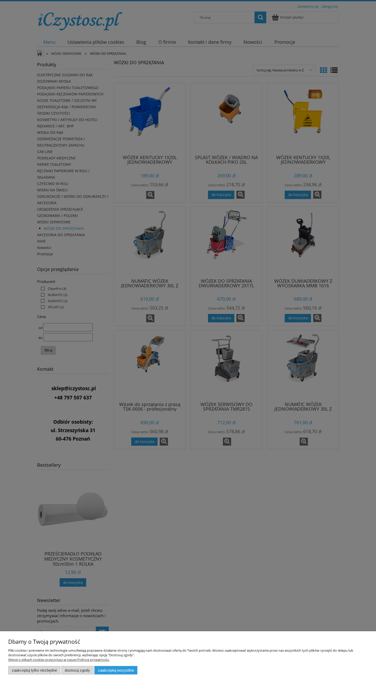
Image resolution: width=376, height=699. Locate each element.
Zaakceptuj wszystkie (116, 670)
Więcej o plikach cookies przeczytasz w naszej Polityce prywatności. (58, 659)
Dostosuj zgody (77, 670)
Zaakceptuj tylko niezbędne (34, 670)
